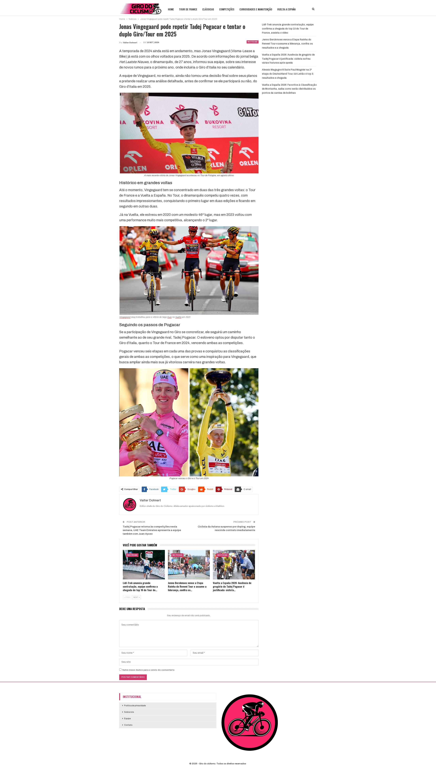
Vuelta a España (286, 9)
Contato (128, 725)
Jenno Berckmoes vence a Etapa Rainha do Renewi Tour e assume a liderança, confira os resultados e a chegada (287, 43)
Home (171, 9)
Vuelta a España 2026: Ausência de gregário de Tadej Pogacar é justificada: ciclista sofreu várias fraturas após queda (288, 58)
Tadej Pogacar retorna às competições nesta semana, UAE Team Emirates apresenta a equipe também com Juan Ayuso (152, 530)
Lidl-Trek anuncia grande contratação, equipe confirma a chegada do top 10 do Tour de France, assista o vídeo (288, 28)
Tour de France (188, 9)
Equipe (127, 718)
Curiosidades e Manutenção (255, 9)
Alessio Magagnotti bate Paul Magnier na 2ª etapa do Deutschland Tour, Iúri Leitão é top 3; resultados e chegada (288, 73)
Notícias (253, 42)
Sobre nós (129, 712)
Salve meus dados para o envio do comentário (148, 670)
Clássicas (208, 9)
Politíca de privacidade (135, 705)
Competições (226, 9)
